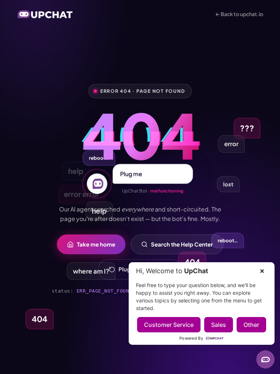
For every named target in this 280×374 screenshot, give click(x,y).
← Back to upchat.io (239, 14)
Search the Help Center (182, 244)
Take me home (96, 244)
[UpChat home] (45, 14)
